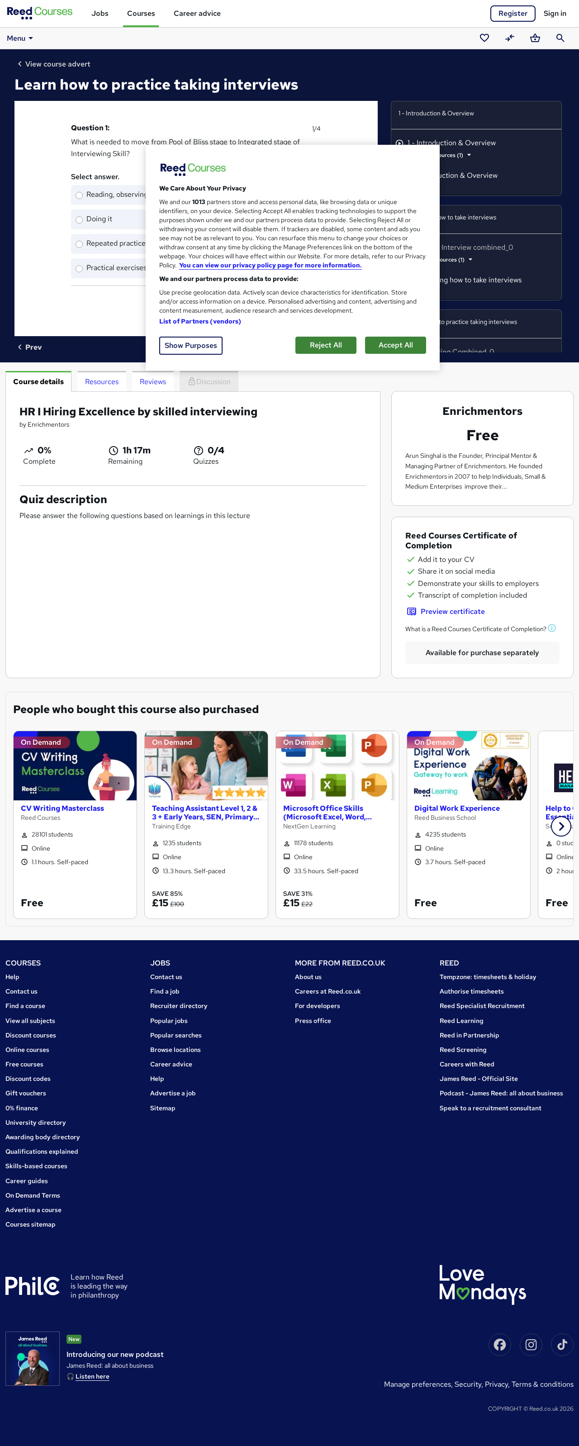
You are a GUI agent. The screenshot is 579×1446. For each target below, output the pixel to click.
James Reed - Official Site (479, 1079)
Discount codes (28, 1079)
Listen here (92, 1376)
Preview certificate (453, 611)
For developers (317, 1006)
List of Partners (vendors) (200, 321)
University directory (35, 1122)
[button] (552, 629)
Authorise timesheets (472, 991)
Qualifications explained (41, 1151)
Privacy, (498, 1384)
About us (308, 977)
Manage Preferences (417, 1384)
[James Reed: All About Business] (32, 1359)
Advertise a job (173, 1093)
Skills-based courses (36, 1166)
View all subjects (30, 1021)
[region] (293, 258)
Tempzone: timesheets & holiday (488, 977)
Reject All (326, 345)
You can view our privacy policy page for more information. (270, 265)
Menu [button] (16, 38)
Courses (141, 13)
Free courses (24, 1064)
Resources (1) (447, 155)
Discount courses (30, 1035)
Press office (313, 1021)
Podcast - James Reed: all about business (501, 1093)
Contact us (21, 991)
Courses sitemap (30, 1224)
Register (512, 13)
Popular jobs (169, 1021)
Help (12, 977)
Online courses (27, 1050)
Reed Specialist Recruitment (482, 1006)
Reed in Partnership (469, 1035)
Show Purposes (191, 345)
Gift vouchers (25, 1093)
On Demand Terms (32, 1195)
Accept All (396, 345)
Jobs (100, 13)
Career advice (197, 13)
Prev (33, 347)
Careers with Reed (467, 1064)
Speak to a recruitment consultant (490, 1108)
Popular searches (176, 1035)
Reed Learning (462, 1021)
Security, (470, 1384)
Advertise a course (33, 1210)
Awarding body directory (42, 1137)
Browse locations (175, 1050)
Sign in (555, 13)
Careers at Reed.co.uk (328, 991)
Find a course (25, 1006)
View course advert (57, 64)
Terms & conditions (543, 1384)
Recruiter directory (179, 1006)
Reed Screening (463, 1050)
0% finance (21, 1108)
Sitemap (163, 1108)
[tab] (38, 381)
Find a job (165, 991)
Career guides (26, 1181)
